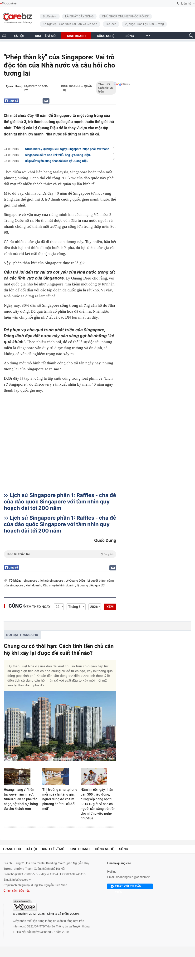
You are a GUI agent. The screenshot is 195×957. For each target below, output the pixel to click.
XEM (110, 607)
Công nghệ (104, 849)
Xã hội (31, 849)
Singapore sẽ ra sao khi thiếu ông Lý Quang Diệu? (58, 155)
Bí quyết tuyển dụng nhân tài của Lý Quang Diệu (56, 161)
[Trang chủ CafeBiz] (4, 35)
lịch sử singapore (52, 580)
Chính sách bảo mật (16, 890)
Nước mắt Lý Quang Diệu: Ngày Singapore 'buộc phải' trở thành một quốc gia (76, 149)
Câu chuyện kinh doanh (59, 585)
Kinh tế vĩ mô (53, 849)
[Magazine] (8, 3)
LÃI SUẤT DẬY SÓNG (79, 16)
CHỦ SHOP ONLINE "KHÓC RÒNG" (125, 16)
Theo (60, 554)
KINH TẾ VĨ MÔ (45, 36)
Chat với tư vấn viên (128, 887)
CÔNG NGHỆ (105, 36)
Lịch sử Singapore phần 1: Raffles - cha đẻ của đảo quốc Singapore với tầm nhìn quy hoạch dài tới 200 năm (60, 501)
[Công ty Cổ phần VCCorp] (25, 905)
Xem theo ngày (37, 607)
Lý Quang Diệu (76, 580)
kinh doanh (33, 585)
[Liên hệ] (46, 100)
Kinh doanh (70, 86)
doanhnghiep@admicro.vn (133, 877)
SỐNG (130, 36)
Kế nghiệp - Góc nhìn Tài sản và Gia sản (70, 24)
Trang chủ (11, 849)
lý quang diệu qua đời (91, 585)
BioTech (111, 24)
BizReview (50, 16)
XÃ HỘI (19, 36)
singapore (31, 580)
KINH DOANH (76, 36)
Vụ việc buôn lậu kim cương (144, 24)
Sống (123, 849)
